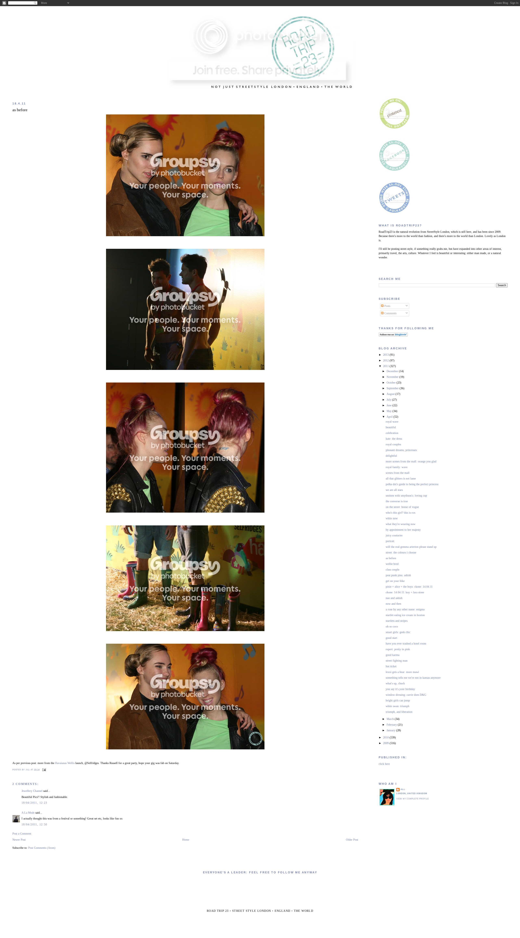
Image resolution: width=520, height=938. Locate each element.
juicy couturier (394, 535)
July (389, 399)
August (391, 394)
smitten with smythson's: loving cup (406, 495)
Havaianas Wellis (65, 763)
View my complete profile (412, 799)
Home (185, 839)
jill (402, 789)
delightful (391, 455)
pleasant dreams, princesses (401, 450)
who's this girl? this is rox (400, 512)
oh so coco (392, 626)
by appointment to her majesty (403, 529)
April (390, 416)
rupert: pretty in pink (398, 649)
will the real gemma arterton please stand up (411, 546)
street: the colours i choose (401, 552)
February (392, 724)
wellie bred (392, 563)
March (391, 719)
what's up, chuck (395, 683)
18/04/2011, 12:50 (34, 824)
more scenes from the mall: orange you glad (411, 461)
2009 (386, 743)
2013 (386, 354)
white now (392, 518)
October (391, 382)
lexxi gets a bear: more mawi (402, 672)
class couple (392, 569)
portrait (390, 541)
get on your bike (395, 581)
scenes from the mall (398, 472)
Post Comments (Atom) (41, 847)
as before (19, 110)
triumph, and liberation (399, 711)
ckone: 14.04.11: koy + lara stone (405, 592)
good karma (392, 654)
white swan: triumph (397, 706)
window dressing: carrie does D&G (406, 694)
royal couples (393, 444)
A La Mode (28, 812)
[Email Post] (43, 770)
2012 (386, 360)
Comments (390, 313)
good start (391, 637)
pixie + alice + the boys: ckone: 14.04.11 (409, 586)
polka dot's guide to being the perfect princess (412, 484)
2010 (386, 737)
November (393, 376)
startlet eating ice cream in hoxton (405, 615)
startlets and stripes (396, 620)
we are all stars (394, 489)
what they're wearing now (400, 524)
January (391, 730)
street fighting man (396, 660)
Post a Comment (21, 833)
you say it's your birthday (400, 689)
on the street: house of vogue (402, 507)
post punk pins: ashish (398, 575)
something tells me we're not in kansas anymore (413, 677)
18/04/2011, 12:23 (34, 802)
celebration (392, 433)
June (389, 405)
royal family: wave (396, 467)
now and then (393, 603)
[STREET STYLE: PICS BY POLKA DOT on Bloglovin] (393, 335)
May (389, 411)
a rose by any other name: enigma (405, 609)
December (393, 371)
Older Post (352, 839)
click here (384, 763)
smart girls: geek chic (398, 632)
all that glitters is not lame (401, 478)
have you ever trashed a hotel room (406, 643)
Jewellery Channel (32, 790)
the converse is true (397, 501)
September (393, 388)
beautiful (391, 427)
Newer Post (19, 839)
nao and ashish (394, 598)
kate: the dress (394, 438)
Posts (387, 306)
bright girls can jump (398, 700)
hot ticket (391, 666)
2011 (386, 366)
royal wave (392, 421)
